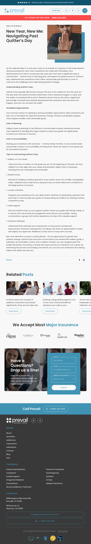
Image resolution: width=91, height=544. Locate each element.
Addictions (11, 440)
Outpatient (11, 473)
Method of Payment (61, 375)
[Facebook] (72, 10)
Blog (8, 454)
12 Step (49, 480)
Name (56, 357)
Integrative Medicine (15, 480)
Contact (10, 451)
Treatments (11, 443)
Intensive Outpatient (55, 469)
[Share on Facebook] (79, 260)
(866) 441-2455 (59, 18)
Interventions (12, 483)
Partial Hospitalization (15, 469)
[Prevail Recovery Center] (14, 10)
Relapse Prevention (54, 483)
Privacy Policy (62, 531)
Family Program (13, 476)
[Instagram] (66, 10)
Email (56, 366)
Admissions (11, 447)
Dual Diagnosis (52, 473)
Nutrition (50, 476)
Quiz (8, 458)
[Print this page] (84, 260)
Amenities (10, 436)
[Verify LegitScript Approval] (60, 538)
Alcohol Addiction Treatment (19, 487)
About (9, 433)
